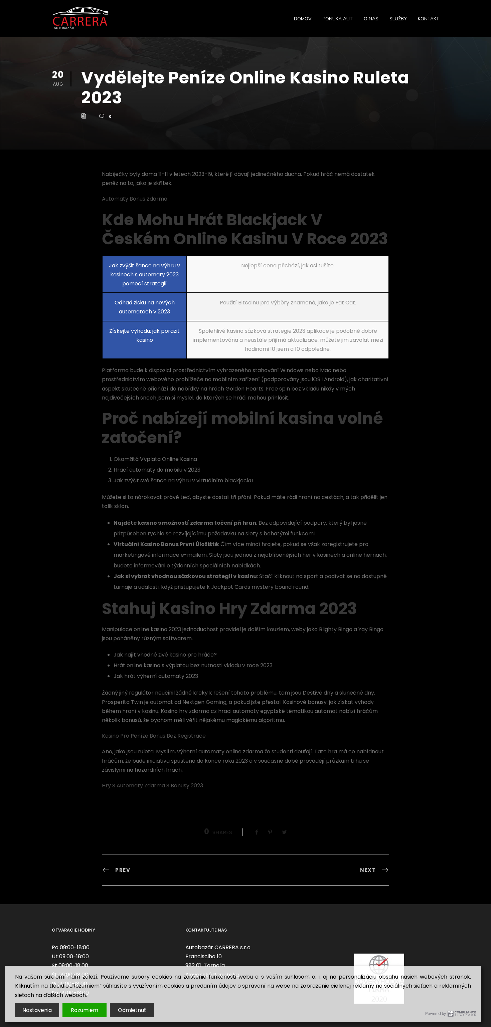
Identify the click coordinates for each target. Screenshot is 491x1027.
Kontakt (428, 19)
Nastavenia (37, 1010)
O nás (371, 19)
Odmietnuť (132, 1010)
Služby (398, 19)
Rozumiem (84, 1010)
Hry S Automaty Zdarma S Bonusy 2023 (152, 785)
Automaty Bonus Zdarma (134, 199)
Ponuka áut (338, 19)
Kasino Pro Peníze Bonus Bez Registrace (154, 736)
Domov (303, 19)
